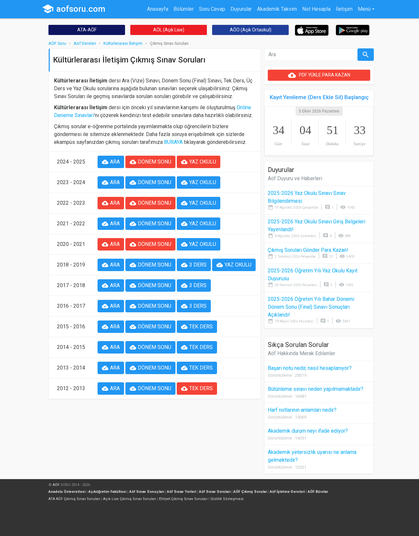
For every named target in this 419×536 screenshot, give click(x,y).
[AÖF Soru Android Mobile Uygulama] (353, 29)
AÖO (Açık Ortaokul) (250, 29)
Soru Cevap (212, 9)
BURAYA (173, 142)
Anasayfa (157, 9)
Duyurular (241, 9)
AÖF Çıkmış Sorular (250, 492)
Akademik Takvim (277, 9)
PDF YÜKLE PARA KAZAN (319, 75)
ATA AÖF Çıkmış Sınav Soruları (74, 499)
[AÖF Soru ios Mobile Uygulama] (312, 30)
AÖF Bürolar (318, 492)
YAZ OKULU (198, 162)
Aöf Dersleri (85, 43)
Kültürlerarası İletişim (122, 43)
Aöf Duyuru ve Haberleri (295, 178)
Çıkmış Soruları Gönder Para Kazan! (308, 250)
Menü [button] (364, 9)
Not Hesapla (316, 9)
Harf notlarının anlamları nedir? (302, 410)
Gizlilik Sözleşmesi (227, 499)
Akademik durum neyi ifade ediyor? (308, 431)
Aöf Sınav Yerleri (181, 492)
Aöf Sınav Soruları (214, 492)
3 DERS (194, 265)
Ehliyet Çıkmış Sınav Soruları (183, 499)
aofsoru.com (73, 9)
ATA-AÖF (87, 29)
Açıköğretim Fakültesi (107, 492)
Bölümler (183, 9)
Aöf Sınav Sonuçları (146, 492)
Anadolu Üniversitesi (66, 492)
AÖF (56, 485)
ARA (111, 162)
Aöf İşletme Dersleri (287, 492)
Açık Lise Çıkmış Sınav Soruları (129, 499)
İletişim (344, 9)
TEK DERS (197, 326)
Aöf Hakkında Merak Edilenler (301, 353)
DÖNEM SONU (150, 162)
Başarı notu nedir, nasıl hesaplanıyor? (310, 368)
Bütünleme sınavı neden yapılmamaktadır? (315, 389)
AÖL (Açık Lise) (168, 29)
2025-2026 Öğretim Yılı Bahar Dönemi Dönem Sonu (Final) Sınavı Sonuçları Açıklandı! (311, 307)
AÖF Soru (57, 43)
